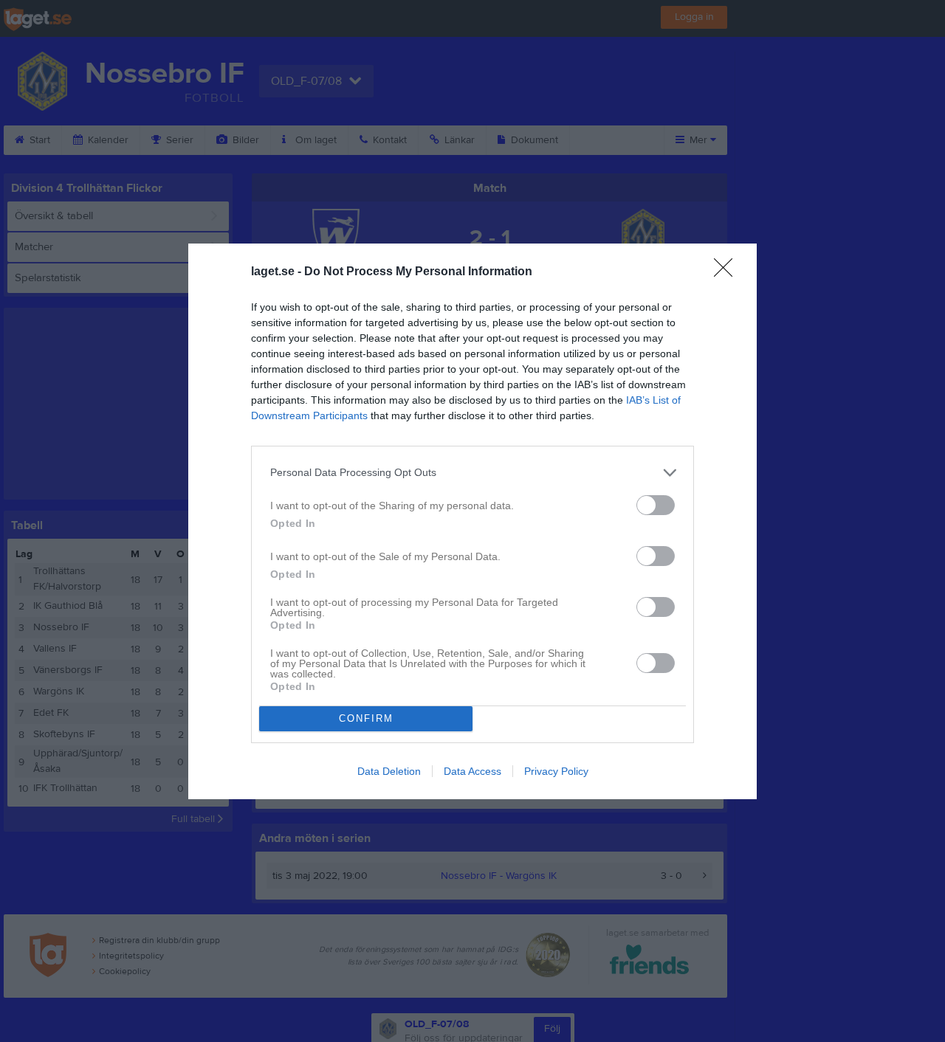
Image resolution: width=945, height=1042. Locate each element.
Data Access (472, 771)
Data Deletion (389, 771)
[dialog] (472, 521)
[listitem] (472, 472)
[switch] (655, 505)
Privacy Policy (556, 771)
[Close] (728, 272)
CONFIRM (366, 718)
